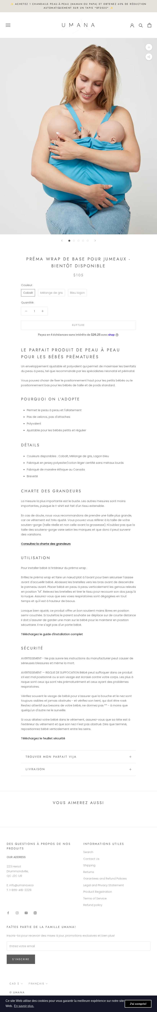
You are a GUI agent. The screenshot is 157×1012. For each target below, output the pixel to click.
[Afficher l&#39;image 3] (78, 241)
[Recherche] (141, 25)
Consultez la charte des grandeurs (46, 544)
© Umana (17, 992)
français (36, 983)
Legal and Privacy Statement (103, 885)
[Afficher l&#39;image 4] (83, 241)
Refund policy (92, 905)
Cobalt (28, 293)
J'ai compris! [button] (138, 1003)
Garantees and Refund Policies (105, 878)
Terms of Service (95, 898)
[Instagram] (17, 912)
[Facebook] (8, 912)
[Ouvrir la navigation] (8, 25)
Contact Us (91, 859)
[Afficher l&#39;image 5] (88, 241)
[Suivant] (95, 240)
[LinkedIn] (35, 912)
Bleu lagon (77, 293)
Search (88, 852)
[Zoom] (149, 47)
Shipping (89, 865)
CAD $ (15, 983)
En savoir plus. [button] (24, 1006)
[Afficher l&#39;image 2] (74, 241)
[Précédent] (61, 240)
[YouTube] (26, 912)
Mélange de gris (51, 293)
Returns (88, 872)
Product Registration (97, 892)
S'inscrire (20, 959)
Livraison (35, 769)
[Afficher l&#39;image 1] (69, 241)
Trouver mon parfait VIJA (51, 757)
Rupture (78, 325)
